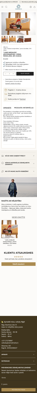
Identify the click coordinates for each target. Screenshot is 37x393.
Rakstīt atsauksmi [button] (18, 264)
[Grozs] (34, 7)
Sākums (5, 47)
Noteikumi (5, 361)
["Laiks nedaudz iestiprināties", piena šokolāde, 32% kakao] (9, 229)
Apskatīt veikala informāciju (13, 83)
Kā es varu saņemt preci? (15, 156)
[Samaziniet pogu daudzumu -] (5, 74)
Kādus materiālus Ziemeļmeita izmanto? (17, 163)
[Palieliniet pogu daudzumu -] (13, 74)
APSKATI (4, 354)
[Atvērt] (2, 7)
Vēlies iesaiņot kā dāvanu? (16, 69)
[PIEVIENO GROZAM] (3, 236)
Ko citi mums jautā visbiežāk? (17, 171)
